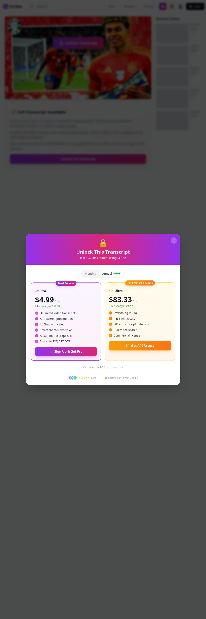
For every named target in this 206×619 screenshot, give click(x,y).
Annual (111, 273)
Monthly (90, 273)
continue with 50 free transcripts (105, 367)
